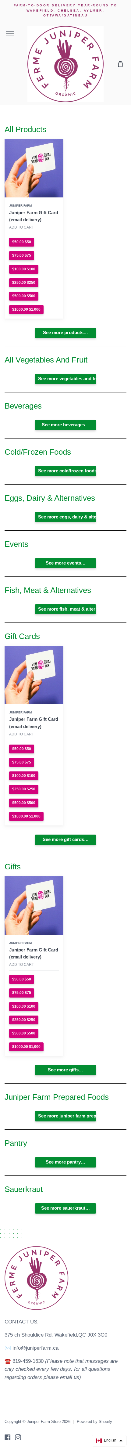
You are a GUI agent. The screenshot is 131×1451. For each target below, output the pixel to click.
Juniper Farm (20, 205)
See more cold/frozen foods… (67, 470)
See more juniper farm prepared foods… (67, 1116)
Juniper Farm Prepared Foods (57, 1097)
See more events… (66, 563)
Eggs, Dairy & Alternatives (50, 498)
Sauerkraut (24, 1189)
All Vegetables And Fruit (46, 360)
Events (16, 544)
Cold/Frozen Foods (38, 452)
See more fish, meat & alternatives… (67, 609)
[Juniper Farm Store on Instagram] (18, 1437)
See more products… (65, 332)
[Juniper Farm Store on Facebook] (8, 1437)
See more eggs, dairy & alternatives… (67, 516)
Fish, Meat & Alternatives (48, 590)
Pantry (16, 1143)
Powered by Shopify (94, 1421)
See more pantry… (65, 1162)
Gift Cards (22, 636)
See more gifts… (65, 1069)
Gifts (13, 866)
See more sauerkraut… (65, 1208)
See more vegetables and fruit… (67, 378)
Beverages (23, 406)
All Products (25, 129)
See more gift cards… (66, 839)
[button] (109, 1440)
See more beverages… (66, 424)
